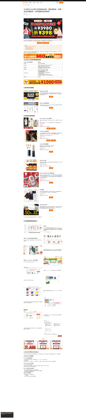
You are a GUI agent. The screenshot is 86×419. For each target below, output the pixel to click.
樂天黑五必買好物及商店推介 (30, 48)
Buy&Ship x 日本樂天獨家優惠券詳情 (31, 46)
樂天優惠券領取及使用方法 (29, 49)
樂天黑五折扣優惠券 (28, 47)
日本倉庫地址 (47, 75)
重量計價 (56, 51)
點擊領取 (39, 76)
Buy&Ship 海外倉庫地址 (40, 359)
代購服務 (44, 51)
